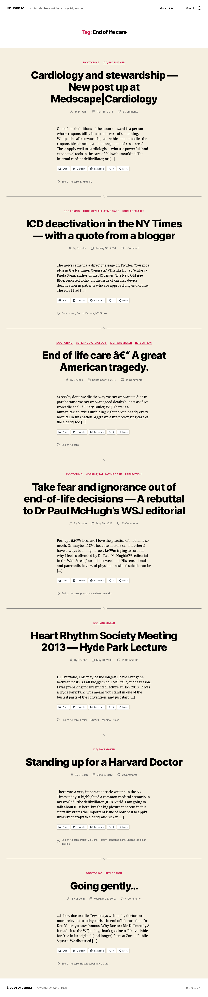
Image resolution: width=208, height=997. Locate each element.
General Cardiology (91, 342)
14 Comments (134, 379)
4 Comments (132, 898)
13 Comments (130, 523)
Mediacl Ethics (110, 720)
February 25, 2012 (105, 898)
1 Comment (132, 248)
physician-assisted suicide (95, 593)
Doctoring (91, 62)
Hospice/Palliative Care (101, 211)
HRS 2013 (94, 720)
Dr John (82, 111)
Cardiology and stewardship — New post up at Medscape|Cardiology (104, 87)
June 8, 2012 (105, 774)
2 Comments (130, 111)
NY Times (101, 313)
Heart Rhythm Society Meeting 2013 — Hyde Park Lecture (104, 641)
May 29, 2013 (104, 523)
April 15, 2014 (105, 111)
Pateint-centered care (112, 839)
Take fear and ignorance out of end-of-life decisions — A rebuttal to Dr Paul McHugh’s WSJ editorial (104, 499)
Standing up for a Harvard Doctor (104, 762)
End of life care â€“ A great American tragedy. (104, 361)
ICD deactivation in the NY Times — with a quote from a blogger (104, 229)
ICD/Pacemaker (114, 62)
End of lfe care (70, 181)
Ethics (83, 720)
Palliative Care (88, 839)
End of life (86, 181)
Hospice (85, 963)
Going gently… (104, 885)
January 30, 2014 (105, 248)
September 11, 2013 (104, 379)
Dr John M (15, 8)
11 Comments (130, 660)
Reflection (143, 342)
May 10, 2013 (104, 660)
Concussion (68, 313)
